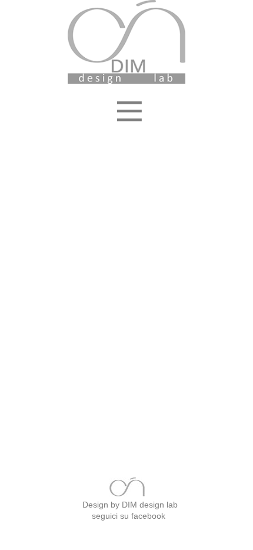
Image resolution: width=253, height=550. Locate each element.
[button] (126, 97)
